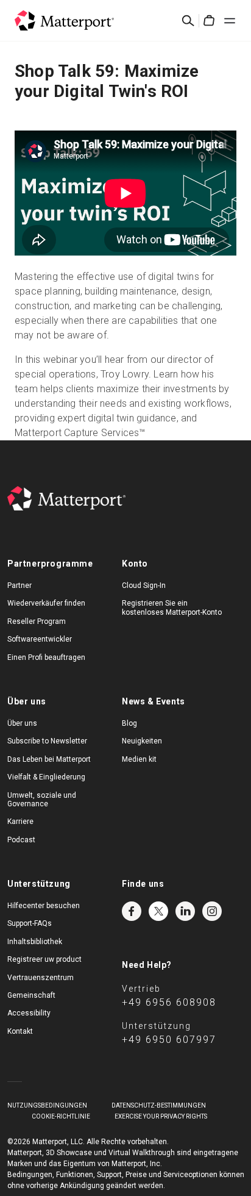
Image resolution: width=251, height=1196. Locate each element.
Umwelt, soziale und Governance (41, 799)
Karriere (20, 821)
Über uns (22, 723)
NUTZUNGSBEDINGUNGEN (47, 1105)
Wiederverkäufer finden (46, 603)
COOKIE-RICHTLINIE (61, 1116)
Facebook (131, 911)
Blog (129, 723)
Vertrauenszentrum (40, 977)
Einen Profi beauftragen (46, 657)
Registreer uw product (44, 959)
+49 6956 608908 (169, 1002)
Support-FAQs (29, 923)
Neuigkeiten (142, 741)
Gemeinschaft (31, 995)
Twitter (158, 911)
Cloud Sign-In (144, 585)
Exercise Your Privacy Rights (161, 1116)
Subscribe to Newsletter (47, 741)
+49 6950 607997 (169, 1039)
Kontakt (20, 1031)
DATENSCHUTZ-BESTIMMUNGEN (158, 1105)
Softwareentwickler (39, 639)
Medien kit (139, 759)
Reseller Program (36, 621)
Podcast (21, 840)
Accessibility (29, 1013)
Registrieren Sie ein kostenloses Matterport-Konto (172, 607)
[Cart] (209, 20)
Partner (19, 585)
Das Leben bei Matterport (49, 759)
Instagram (212, 911)
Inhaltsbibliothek (34, 941)
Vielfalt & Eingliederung (46, 777)
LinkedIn (185, 911)
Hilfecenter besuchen (43, 905)
